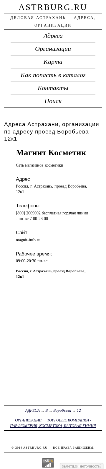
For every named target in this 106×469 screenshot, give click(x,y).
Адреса (53, 35)
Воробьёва (62, 410)
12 (79, 410)
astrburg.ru (53, 7)
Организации (53, 48)
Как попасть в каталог (53, 75)
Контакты (53, 88)
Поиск (53, 101)
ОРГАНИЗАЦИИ (28, 420)
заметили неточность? (81, 466)
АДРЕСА (32, 410)
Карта (53, 61)
